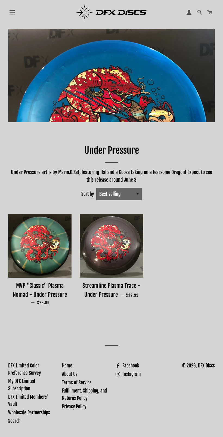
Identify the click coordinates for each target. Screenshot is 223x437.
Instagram (131, 374)
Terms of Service (77, 382)
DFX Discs (206, 366)
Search (14, 421)
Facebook (130, 366)
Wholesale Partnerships (29, 412)
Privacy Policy (74, 406)
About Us (70, 374)
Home (67, 366)
